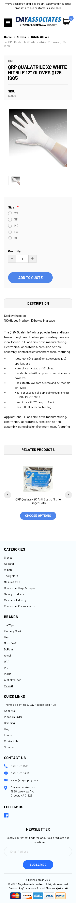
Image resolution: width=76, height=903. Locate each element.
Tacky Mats (11, 575)
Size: (12, 207)
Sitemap (9, 747)
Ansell (7, 655)
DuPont (8, 649)
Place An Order (13, 716)
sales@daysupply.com (24, 780)
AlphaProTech (12, 680)
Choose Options (38, 515)
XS (16, 213)
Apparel (9, 563)
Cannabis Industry (15, 600)
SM (16, 219)
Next (68, 494)
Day (6, 637)
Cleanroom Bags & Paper (19, 588)
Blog (7, 729)
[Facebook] (6, 815)
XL (16, 238)
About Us (10, 710)
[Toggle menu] (8, 22)
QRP (6, 661)
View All (8, 686)
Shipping (9, 723)
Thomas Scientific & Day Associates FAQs (30, 704)
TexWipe (9, 625)
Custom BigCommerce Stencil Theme (31, 888)
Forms (8, 735)
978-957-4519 (20, 766)
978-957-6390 (20, 773)
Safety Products (14, 594)
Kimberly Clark (12, 631)
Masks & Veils (12, 582)
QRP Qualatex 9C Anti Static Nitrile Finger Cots (38, 501)
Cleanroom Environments (19, 606)
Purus (7, 673)
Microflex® (10, 643)
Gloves (8, 557)
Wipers (8, 569)
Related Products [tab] (38, 449)
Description (38, 303)
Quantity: (15, 251)
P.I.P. (7, 667)
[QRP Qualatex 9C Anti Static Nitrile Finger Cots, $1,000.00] (38, 479)
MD (16, 225)
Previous (7, 494)
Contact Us (11, 741)
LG (16, 231)
